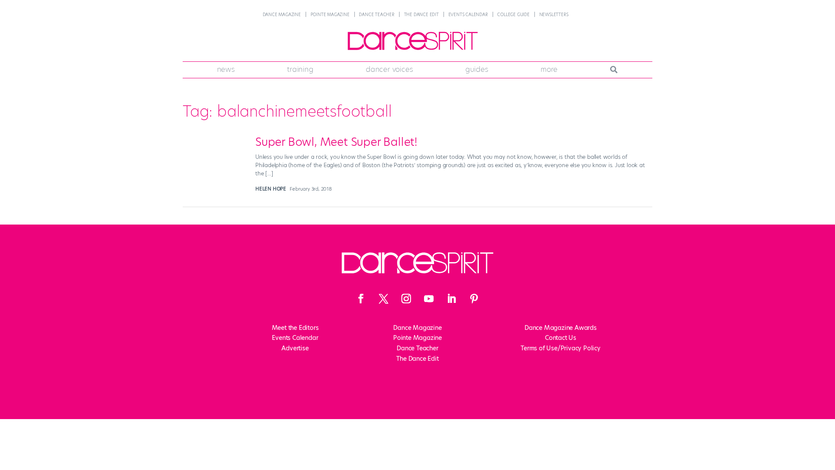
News (226, 69)
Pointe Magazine (330, 14)
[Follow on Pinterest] (474, 298)
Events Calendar (468, 14)
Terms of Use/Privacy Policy (561, 348)
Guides (476, 69)
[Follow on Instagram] (406, 298)
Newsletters (553, 14)
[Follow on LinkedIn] (451, 298)
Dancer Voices (389, 69)
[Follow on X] (383, 298)
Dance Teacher (376, 14)
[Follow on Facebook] (361, 298)
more (549, 69)
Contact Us (560, 337)
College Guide (513, 14)
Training (300, 69)
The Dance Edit (421, 14)
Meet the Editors (295, 327)
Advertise (294, 348)
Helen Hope (270, 188)
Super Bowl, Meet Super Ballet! (336, 142)
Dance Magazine (282, 14)
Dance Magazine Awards (560, 327)
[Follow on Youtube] (428, 298)
